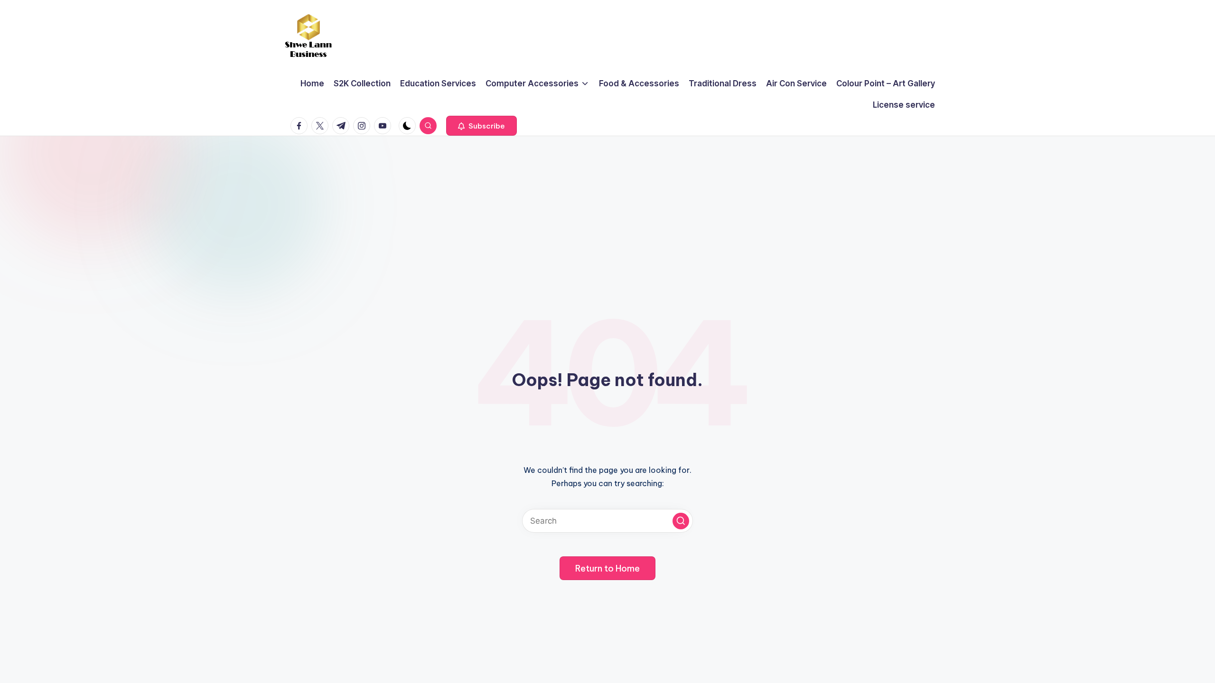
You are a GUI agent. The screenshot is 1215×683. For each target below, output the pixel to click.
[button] (481, 126)
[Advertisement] (607, 207)
